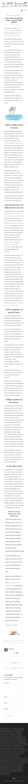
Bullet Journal (4, 738)
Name (6, 697)
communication (20, 738)
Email (6, 703)
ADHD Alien (9, 732)
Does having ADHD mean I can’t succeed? (14, 663)
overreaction (15, 761)
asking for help (10, 640)
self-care (17, 642)
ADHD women (18, 732)
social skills (19, 764)
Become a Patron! (11, 625)
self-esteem (11, 764)
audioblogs (11, 735)
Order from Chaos (5, 761)
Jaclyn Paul (11, 649)
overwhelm (23, 761)
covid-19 (14, 741)
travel (12, 770)
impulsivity (20, 753)
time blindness (5, 770)
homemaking (4, 753)
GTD (10, 750)
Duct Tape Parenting (22, 744)
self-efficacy (22, 642)
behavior (19, 735)
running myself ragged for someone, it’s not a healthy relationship (12, 244)
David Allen (4, 744)
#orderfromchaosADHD (18, 729)
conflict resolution (5, 741)
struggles (13, 767)
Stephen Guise (5, 767)
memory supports (14, 759)
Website (6, 709)
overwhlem (12, 642)
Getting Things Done (18, 747)
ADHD (3, 732)
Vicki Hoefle (19, 770)
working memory (5, 773)
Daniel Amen (22, 741)
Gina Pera (4, 750)
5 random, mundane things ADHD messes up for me (14, 668)
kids (2, 755)
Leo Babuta (8, 755)
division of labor (16, 640)
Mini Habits (23, 759)
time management (17, 143)
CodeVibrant (21, 781)
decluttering (12, 744)
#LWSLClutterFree (5, 729)
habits (15, 750)
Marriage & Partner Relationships (14, 15)
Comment (6, 683)
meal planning (4, 759)
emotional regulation (6, 747)
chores (12, 738)
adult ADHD (4, 735)
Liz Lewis (16, 755)
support (13, 644)
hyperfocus (7, 143)
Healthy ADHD (23, 750)
